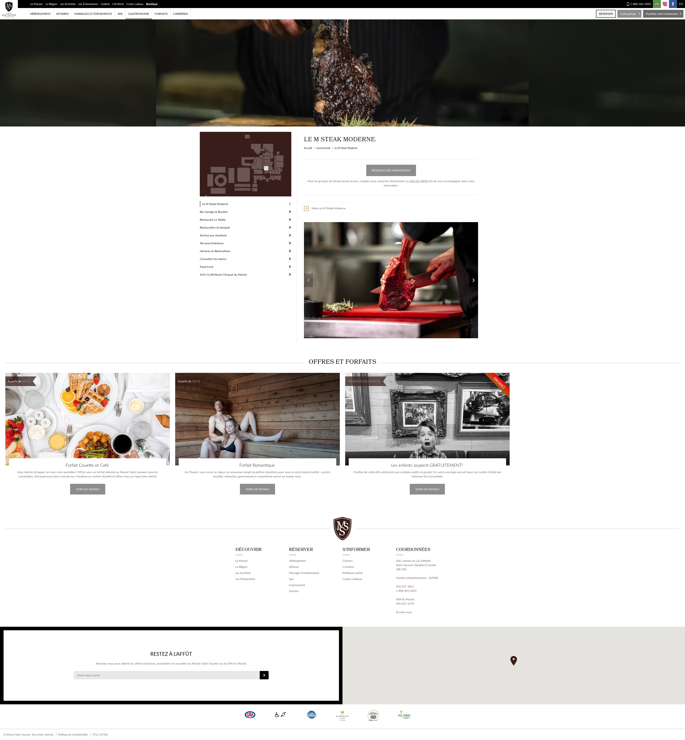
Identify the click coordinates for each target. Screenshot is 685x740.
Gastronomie (138, 14)
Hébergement (40, 14)
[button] (513, 661)
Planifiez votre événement (662, 14)
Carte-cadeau (134, 4)
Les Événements (88, 4)
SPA (120, 14)
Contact (347, 561)
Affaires (62, 14)
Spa (291, 579)
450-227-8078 (418, 181)
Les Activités (68, 4)
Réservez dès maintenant (391, 170)
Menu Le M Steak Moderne (329, 208)
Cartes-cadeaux (352, 579)
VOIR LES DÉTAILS (88, 489)
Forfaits (161, 14)
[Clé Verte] (404, 714)
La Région (51, 4)
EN (681, 4)
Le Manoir (36, 4)
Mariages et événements (93, 14)
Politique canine (352, 573)
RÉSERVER (606, 14)
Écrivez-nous (404, 612)
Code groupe (628, 14)
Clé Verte (118, 4)
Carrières (180, 14)
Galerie (105, 4)
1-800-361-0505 (640, 4)
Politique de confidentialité (73, 734)
